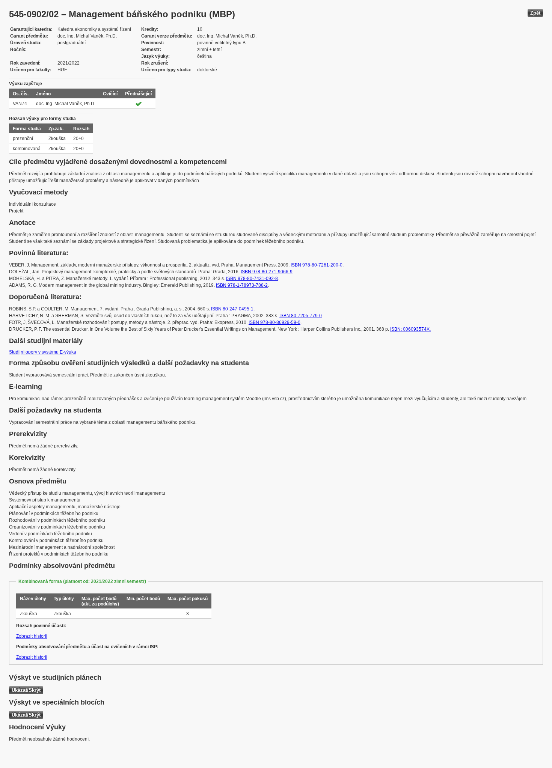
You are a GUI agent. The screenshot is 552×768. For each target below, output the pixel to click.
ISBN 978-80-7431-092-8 (252, 278)
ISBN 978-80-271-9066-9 (267, 271)
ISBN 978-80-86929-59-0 (274, 322)
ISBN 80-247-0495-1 (232, 309)
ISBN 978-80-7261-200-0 (316, 265)
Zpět (535, 13)
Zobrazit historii (31, 636)
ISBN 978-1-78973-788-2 (242, 285)
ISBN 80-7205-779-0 (300, 315)
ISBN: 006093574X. (410, 329)
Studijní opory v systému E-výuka (42, 352)
